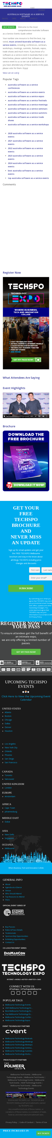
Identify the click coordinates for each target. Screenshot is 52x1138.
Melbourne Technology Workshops (19, 1054)
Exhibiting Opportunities (15, 939)
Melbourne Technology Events (18, 1004)
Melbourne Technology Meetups (19, 1044)
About (7, 884)
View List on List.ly (11, 73)
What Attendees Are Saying (21, 378)
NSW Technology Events (31, 1083)
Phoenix (8, 755)
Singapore (9, 838)
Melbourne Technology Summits (18, 1051)
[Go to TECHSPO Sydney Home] (12, 5)
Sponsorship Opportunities (16, 936)
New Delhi (9, 834)
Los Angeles (10, 743)
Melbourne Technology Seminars (19, 1048)
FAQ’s (7, 900)
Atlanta (8, 712)
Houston (8, 731)
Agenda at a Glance (13, 887)
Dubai (7, 821)
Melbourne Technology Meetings (19, 1041)
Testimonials (10, 933)
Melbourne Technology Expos (17, 1020)
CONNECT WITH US (21, 986)
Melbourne (9, 848)
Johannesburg (11, 811)
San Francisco (11, 762)
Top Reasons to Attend (14, 896)
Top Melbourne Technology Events (19, 1014)
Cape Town (10, 808)
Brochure (9, 426)
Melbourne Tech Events (20, 1074)
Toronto (8, 775)
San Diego (9, 758)
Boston (8, 716)
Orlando (8, 751)
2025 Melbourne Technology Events (19, 1008)
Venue (8, 890)
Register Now (12, 272)
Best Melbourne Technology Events (19, 1011)
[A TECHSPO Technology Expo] (25, 975)
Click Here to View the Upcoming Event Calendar (26, 698)
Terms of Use (41, 1122)
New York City (11, 747)
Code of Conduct (26, 1122)
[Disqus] (26, 226)
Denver (8, 727)
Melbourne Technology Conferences (19, 1017)
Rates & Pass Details (14, 930)
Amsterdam (10, 796)
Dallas (7, 723)
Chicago (8, 719)
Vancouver (9, 779)
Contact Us (9, 942)
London (8, 787)
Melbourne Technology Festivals (18, 1038)
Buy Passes (10, 927)
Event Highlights (14, 388)
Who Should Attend (13, 893)
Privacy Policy (11, 1122)
